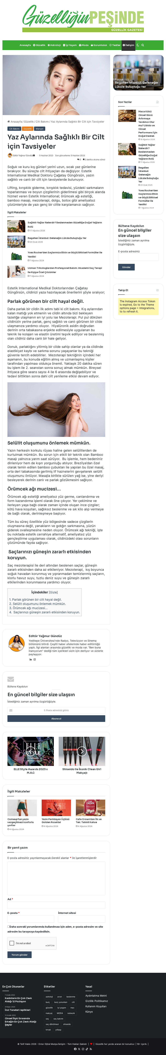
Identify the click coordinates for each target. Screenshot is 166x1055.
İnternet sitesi (67, 913)
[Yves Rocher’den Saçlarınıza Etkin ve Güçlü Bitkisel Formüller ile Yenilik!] (16, 256)
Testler (116, 45)
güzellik (49, 1007)
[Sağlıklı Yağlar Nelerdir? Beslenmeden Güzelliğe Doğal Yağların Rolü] (16, 226)
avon (59, 996)
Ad (10, 899)
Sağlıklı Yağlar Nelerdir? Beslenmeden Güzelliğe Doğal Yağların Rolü (147, 151)
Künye (89, 1011)
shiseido (67, 1024)
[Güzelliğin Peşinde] (83, 18)
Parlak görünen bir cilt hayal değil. (35, 599)
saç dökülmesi (52, 1024)
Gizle (53, 592)
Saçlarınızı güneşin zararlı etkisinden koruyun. (44, 612)
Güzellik (40, 45)
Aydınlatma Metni (96, 995)
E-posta (13, 913)
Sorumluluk (100, 45)
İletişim (129, 45)
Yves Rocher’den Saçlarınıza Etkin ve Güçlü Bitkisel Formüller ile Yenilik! (136, 82)
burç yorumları (60, 1002)
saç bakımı (58, 1018)
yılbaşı (58, 1029)
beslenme (70, 996)
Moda (85, 45)
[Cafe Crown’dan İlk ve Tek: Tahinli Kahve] (90, 808)
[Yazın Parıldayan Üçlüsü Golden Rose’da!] (56, 808)
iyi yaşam (61, 1007)
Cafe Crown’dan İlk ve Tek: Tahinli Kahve (88, 821)
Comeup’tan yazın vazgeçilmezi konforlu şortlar (20, 822)
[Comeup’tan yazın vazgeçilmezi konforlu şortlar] (22, 808)
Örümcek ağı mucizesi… (28, 608)
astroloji (49, 996)
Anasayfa (25, 45)
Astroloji (55, 45)
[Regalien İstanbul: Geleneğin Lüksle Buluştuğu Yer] (16, 242)
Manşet (39, 128)
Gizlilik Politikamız (96, 1001)
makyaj (49, 1013)
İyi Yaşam (71, 45)
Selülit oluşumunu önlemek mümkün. (37, 604)
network (71, 1013)
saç (47, 1018)
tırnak (48, 1029)
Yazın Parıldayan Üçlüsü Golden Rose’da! (55, 821)
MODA (60, 1013)
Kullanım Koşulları (96, 1006)
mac (72, 1007)
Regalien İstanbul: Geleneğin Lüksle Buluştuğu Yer (57, 238)
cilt (73, 1002)
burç (48, 1002)
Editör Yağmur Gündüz (45, 636)
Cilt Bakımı (42, 121)
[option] (138, 72)
